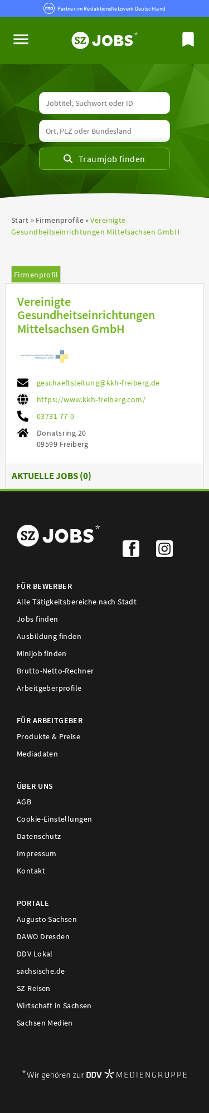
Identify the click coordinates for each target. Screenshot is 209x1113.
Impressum (37, 853)
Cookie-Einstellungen (54, 819)
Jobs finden (38, 619)
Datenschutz (39, 836)
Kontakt (31, 871)
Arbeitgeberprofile (49, 688)
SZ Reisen (34, 988)
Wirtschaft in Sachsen (54, 1005)
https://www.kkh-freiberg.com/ (91, 399)
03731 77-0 (55, 416)
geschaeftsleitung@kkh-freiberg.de (98, 382)
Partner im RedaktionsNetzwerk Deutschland (111, 8)
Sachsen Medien (45, 1023)
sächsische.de (41, 971)
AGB (24, 802)
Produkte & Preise (48, 736)
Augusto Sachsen (47, 919)
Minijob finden (42, 653)
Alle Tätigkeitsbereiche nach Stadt (77, 602)
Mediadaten (37, 754)
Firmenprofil (36, 275)
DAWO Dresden (43, 936)
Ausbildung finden (49, 636)
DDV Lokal (35, 954)
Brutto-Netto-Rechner (55, 671)
